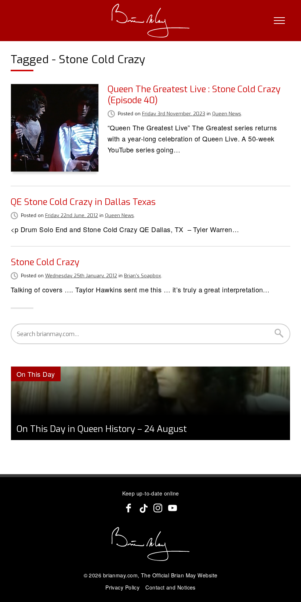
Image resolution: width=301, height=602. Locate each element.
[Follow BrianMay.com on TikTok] (143, 508)
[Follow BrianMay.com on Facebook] (128, 508)
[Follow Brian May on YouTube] (172, 508)
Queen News (226, 114)
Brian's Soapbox (142, 276)
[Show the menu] (279, 21)
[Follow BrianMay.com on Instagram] (157, 508)
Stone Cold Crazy (45, 262)
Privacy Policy (122, 587)
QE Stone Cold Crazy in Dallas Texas (83, 202)
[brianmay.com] (151, 20)
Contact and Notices (170, 587)
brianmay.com (120, 575)
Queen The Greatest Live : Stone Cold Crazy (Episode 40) (194, 94)
